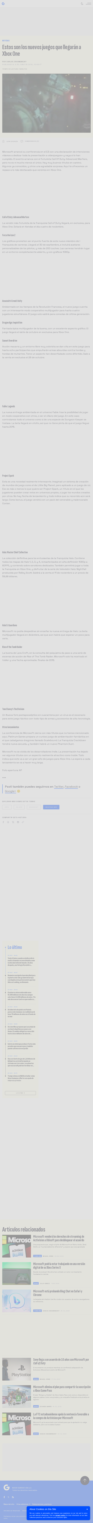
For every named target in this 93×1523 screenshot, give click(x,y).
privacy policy (60, 1515)
